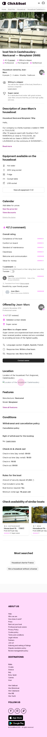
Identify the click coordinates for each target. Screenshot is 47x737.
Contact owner (23, 360)
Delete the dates (9, 217)
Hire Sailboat (12, 685)
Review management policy (18, 651)
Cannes (11, 677)
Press (10, 622)
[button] (36, 15)
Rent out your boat (15, 624)
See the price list (10, 209)
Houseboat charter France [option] (23, 563)
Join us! (11, 643)
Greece (11, 670)
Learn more (11, 441)
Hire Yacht (12, 696)
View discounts (9, 212)
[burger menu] (39, 3)
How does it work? (15, 619)
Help (10, 614)
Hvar (10, 680)
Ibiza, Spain (12, 675)
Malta (10, 664)
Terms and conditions (16, 635)
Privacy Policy (13, 630)
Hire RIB (11, 693)
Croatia (10, 667)
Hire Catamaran (13, 691)
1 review (11, 60)
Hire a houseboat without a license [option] (22, 569)
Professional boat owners (17, 627)
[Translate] (12, 271)
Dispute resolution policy (17, 648)
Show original (24, 283)
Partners (11, 640)
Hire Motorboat (13, 688)
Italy (9, 672)
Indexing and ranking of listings (19, 645)
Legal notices (13, 637)
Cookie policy (13, 632)
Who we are (12, 616)
